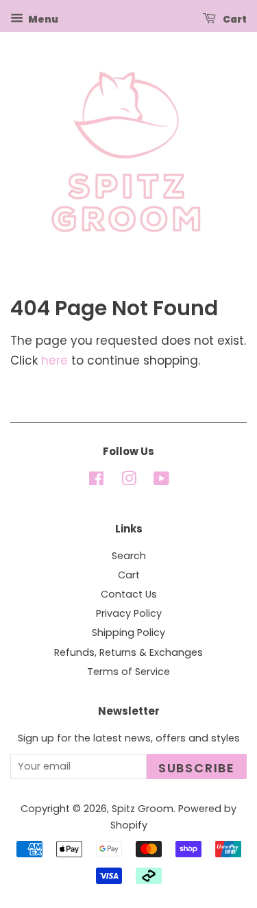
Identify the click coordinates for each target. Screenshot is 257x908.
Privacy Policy (129, 613)
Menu (42, 19)
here (54, 360)
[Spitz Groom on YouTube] (161, 481)
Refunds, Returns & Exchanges (128, 652)
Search (129, 556)
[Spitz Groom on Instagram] (128, 481)
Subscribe (196, 767)
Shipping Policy (128, 632)
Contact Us (129, 594)
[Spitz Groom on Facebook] (96, 481)
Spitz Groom (142, 808)
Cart (234, 19)
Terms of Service (128, 671)
